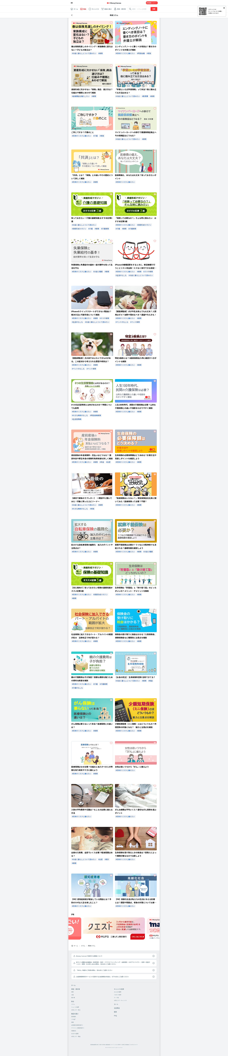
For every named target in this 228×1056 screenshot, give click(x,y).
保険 (72, 1022)
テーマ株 (116, 997)
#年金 (102, 462)
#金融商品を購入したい (81, 96)
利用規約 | (127, 1044)
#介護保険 (105, 228)
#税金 (150, 681)
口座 (72, 995)
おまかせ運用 (74, 1033)
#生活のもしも (121, 275)
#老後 (149, 53)
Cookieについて (134, 1044)
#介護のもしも (77, 688)
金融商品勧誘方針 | (94, 1044)
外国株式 (73, 1031)
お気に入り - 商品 (75, 1036)
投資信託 (73, 1016)
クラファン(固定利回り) (77, 1028)
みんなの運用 (117, 992)
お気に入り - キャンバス (120, 1000)
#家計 (107, 859)
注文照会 (117, 1008)
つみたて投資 (117, 995)
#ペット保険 (135, 322)
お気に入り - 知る (75, 1010)
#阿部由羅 (141, 53)
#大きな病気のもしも (80, 415)
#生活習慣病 (76, 419)
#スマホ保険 (148, 271)
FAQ (115, 1016)
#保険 (100, 53)
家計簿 (73, 997)
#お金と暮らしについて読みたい (84, 53)
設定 (115, 1012)
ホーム (76, 946)
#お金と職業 (98, 271)
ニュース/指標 (75, 1007)
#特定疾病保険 (95, 415)
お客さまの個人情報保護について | (106, 1044)
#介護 (95, 136)
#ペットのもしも (122, 322)
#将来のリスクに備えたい (125, 53)
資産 (72, 992)
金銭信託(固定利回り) (77, 1025)
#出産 (108, 462)
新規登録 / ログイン (152, 3)
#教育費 (145, 96)
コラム (83, 946)
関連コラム (91, 946)
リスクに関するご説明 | (119, 1044)
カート (116, 1004)
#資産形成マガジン (79, 228)
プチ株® (73, 1019)
